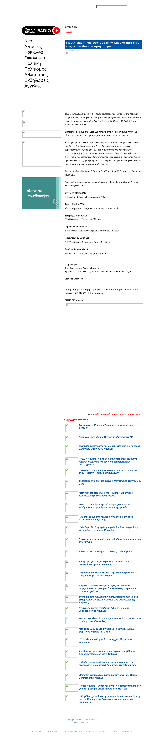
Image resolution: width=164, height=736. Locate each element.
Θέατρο (131, 414)
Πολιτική (32, 63)
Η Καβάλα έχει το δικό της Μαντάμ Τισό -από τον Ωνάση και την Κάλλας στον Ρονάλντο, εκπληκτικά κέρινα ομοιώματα (109, 699)
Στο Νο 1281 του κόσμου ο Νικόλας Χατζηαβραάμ (105, 551)
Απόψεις (33, 46)
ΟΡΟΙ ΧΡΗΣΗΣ (52, 731)
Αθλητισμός (36, 75)
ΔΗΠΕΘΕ (123, 414)
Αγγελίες (33, 86)
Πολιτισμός (35, 69)
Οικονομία (34, 58)
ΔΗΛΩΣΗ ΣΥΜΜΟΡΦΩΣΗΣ (122, 731)
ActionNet (85, 722)
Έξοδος (115, 414)
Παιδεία (139, 414)
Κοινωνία (33, 52)
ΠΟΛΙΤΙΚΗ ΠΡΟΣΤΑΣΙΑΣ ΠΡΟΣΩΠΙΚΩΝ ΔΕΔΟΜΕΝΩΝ (85, 731)
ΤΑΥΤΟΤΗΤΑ (36, 731)
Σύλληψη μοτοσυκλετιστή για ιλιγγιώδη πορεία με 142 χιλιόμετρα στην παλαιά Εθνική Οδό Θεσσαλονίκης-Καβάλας (108, 599)
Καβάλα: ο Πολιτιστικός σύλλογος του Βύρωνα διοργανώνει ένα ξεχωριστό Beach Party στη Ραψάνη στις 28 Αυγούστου (108, 588)
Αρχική (69, 32)
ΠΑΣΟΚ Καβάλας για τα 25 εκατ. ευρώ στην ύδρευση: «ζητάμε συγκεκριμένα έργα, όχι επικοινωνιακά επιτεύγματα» (108, 462)
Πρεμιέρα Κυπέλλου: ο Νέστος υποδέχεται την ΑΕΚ (106, 437)
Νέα (28, 41)
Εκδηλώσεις (36, 80)
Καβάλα (96, 414)
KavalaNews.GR (91, 720)
